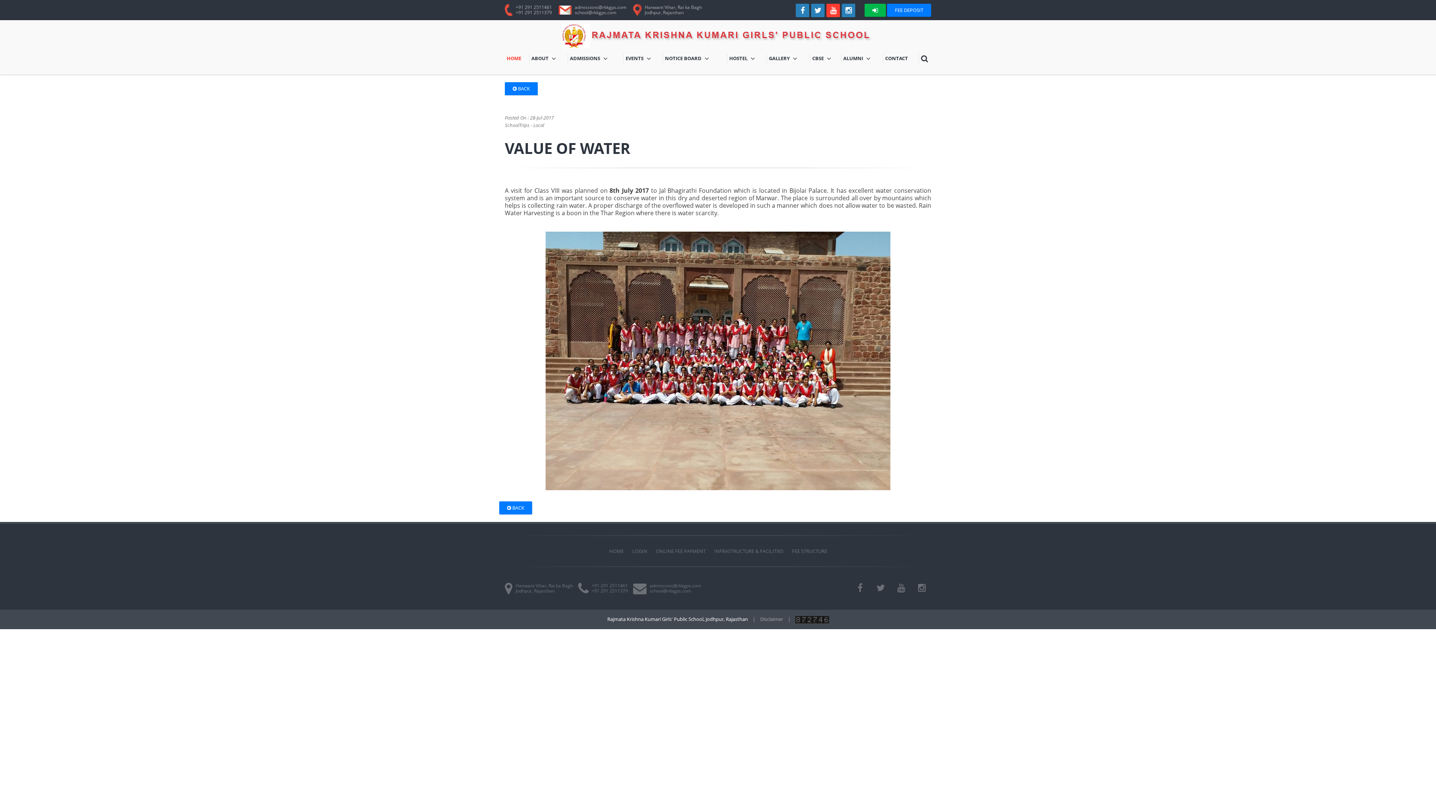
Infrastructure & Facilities (748, 551)
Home (518, 59)
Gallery (789, 59)
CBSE (824, 59)
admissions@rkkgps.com (600, 7)
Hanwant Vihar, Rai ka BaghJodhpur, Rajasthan (673, 10)
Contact (897, 59)
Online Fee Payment (681, 551)
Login (639, 551)
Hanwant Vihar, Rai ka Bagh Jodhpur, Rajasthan (544, 588)
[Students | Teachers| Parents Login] (875, 10)
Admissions (594, 59)
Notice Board (685, 59)
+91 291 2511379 (534, 12)
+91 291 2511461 (534, 7)
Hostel (748, 59)
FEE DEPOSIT (909, 10)
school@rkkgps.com (595, 12)
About (544, 59)
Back (523, 88)
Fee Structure (809, 551)
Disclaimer (771, 619)
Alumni (860, 59)
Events (643, 59)
